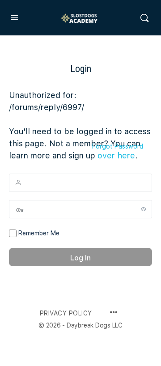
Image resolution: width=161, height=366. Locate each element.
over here (116, 155)
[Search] (144, 18)
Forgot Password (117, 146)
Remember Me (38, 233)
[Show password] (143, 209)
